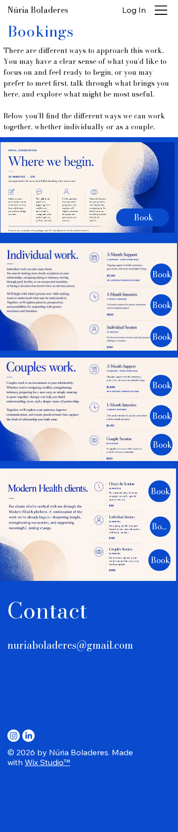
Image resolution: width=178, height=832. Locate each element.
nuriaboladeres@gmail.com (70, 645)
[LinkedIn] (28, 735)
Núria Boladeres (37, 10)
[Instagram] (13, 735)
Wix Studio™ (47, 762)
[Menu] (161, 10)
